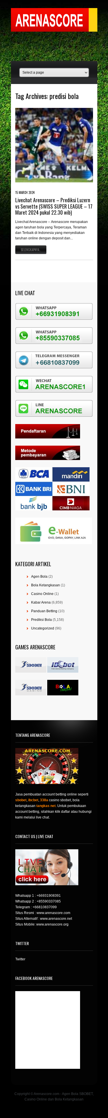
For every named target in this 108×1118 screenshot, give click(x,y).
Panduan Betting (44, 611)
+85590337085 (49, 901)
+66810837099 (45, 907)
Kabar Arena (41, 602)
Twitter (20, 959)
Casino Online (42, 594)
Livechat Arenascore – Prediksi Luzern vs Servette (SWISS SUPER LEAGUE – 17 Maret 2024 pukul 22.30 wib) (53, 206)
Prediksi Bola (41, 620)
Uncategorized (42, 628)
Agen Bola (39, 577)
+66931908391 (49, 896)
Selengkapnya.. (31, 249)
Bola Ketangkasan (45, 585)
